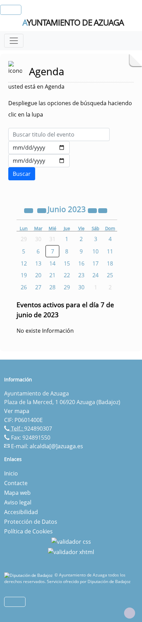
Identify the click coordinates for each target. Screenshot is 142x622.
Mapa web (17, 492)
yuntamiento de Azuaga (73, 22)
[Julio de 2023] (102, 210)
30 (81, 287)
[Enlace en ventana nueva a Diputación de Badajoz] (29, 575)
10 (95, 251)
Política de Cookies (28, 531)
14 (52, 263)
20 (38, 275)
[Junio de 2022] (29, 210)
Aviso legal (17, 502)
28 (52, 287)
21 (52, 275)
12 (24, 263)
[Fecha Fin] (39, 160)
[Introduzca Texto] (59, 134)
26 (24, 287)
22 (67, 275)
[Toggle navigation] (13, 41)
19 (24, 275)
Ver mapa (16, 411)
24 (95, 275)
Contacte (16, 483)
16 (81, 263)
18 (110, 263)
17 (95, 263)
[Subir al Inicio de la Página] (129, 613)
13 (38, 263)
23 (81, 275)
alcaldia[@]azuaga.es (56, 446)
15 (67, 263)
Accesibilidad (21, 512)
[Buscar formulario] (21, 173)
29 (67, 287)
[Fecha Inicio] (39, 147)
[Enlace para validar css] (71, 541)
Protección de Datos (30, 521)
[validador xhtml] (71, 551)
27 (38, 287)
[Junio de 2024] (93, 210)
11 (110, 251)
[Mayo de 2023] (42, 210)
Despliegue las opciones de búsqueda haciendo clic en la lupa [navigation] (70, 108)
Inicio (11, 473)
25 (110, 275)
